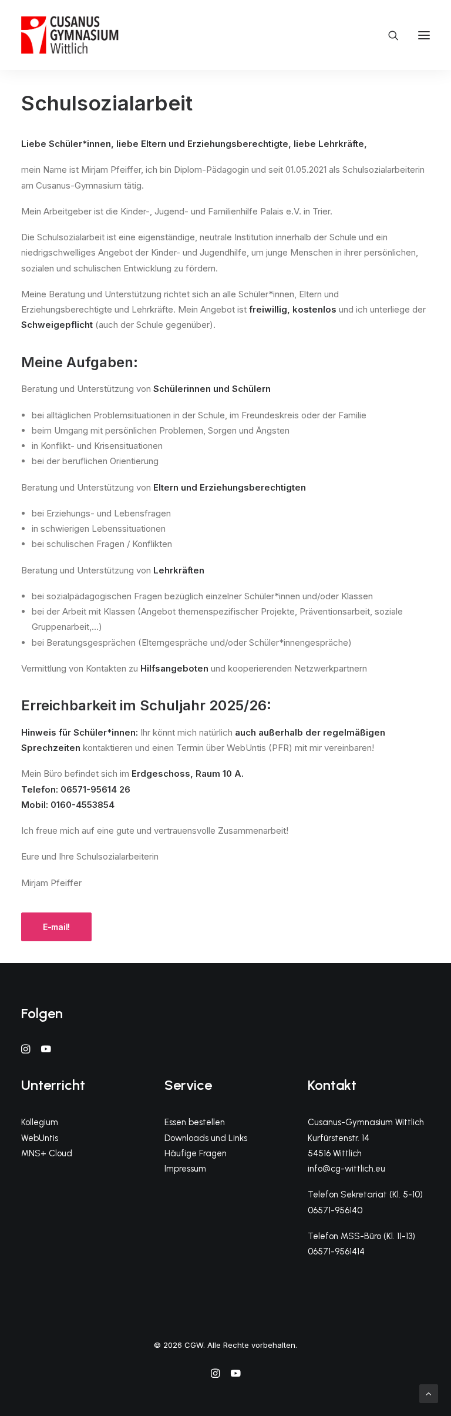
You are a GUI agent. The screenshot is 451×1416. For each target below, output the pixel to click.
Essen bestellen (194, 1122)
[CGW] (70, 35)
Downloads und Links (205, 1138)
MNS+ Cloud (46, 1153)
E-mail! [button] (56, 927)
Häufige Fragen (195, 1153)
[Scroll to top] (428, 1392)
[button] (424, 35)
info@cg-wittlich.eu (346, 1168)
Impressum (185, 1168)
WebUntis (39, 1138)
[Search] (388, 35)
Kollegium (39, 1122)
